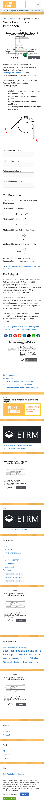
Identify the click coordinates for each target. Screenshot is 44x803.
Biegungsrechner (12, 560)
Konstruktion (10, 549)
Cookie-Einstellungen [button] (10, 794)
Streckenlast (28, 662)
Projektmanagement (13, 553)
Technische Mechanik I (14, 574)
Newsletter (7, 735)
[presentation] (22, 214)
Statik (34, 658)
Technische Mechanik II (14, 577)
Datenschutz (8, 754)
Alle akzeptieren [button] (9, 798)
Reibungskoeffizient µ (12, 171)
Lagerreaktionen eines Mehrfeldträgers (22, 388)
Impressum (7, 758)
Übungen (7, 570)
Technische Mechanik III (14, 581)
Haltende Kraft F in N (12, 161)
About (5, 751)
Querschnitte (10, 567)
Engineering (10, 375)
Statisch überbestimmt (12, 662)
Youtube (6, 731)
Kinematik (15, 647)
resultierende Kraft (20, 654)
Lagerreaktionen (12, 650)
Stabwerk (27, 659)
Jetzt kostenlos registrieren (17, 446)
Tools (11, 19)
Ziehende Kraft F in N (12, 151)
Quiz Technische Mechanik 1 (14, 774)
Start (5, 19)
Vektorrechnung (7, 665)
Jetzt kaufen (31, 360)
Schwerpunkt (17, 659)
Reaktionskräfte (31, 650)
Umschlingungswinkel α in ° (14, 181)
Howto (5, 546)
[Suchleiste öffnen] (32, 5)
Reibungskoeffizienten (12, 73)
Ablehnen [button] (24, 794)
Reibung (9, 378)
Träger (37, 662)
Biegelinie (7, 647)
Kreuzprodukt (22, 647)
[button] (6, 335)
